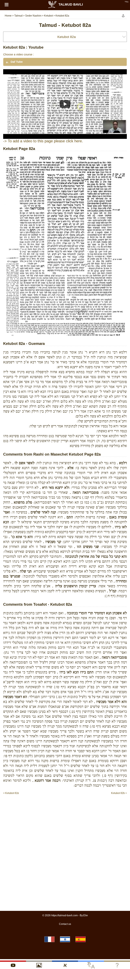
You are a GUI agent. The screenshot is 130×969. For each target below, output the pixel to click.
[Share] (123, 16)
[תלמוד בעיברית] (65, 939)
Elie (85, 915)
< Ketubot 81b (11, 793)
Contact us (65, 924)
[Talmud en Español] (80, 939)
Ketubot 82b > (119, 793)
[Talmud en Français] (49, 939)
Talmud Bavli (70, 4)
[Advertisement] (65, 804)
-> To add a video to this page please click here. (43, 141)
